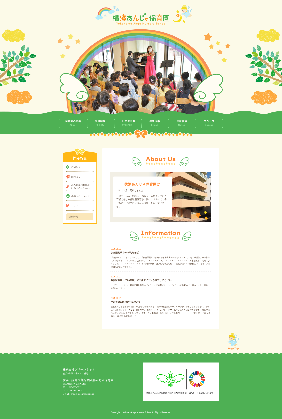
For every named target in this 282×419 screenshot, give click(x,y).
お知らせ (75, 167)
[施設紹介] (100, 123)
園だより (75, 176)
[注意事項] (182, 123)
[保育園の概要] (73, 123)
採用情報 (73, 216)
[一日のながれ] (127, 123)
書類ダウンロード (80, 196)
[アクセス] (209, 123)
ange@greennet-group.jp (82, 394)
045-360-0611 (75, 387)
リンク (74, 206)
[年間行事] (154, 123)
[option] (141, 72)
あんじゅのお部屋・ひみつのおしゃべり (81, 186)
